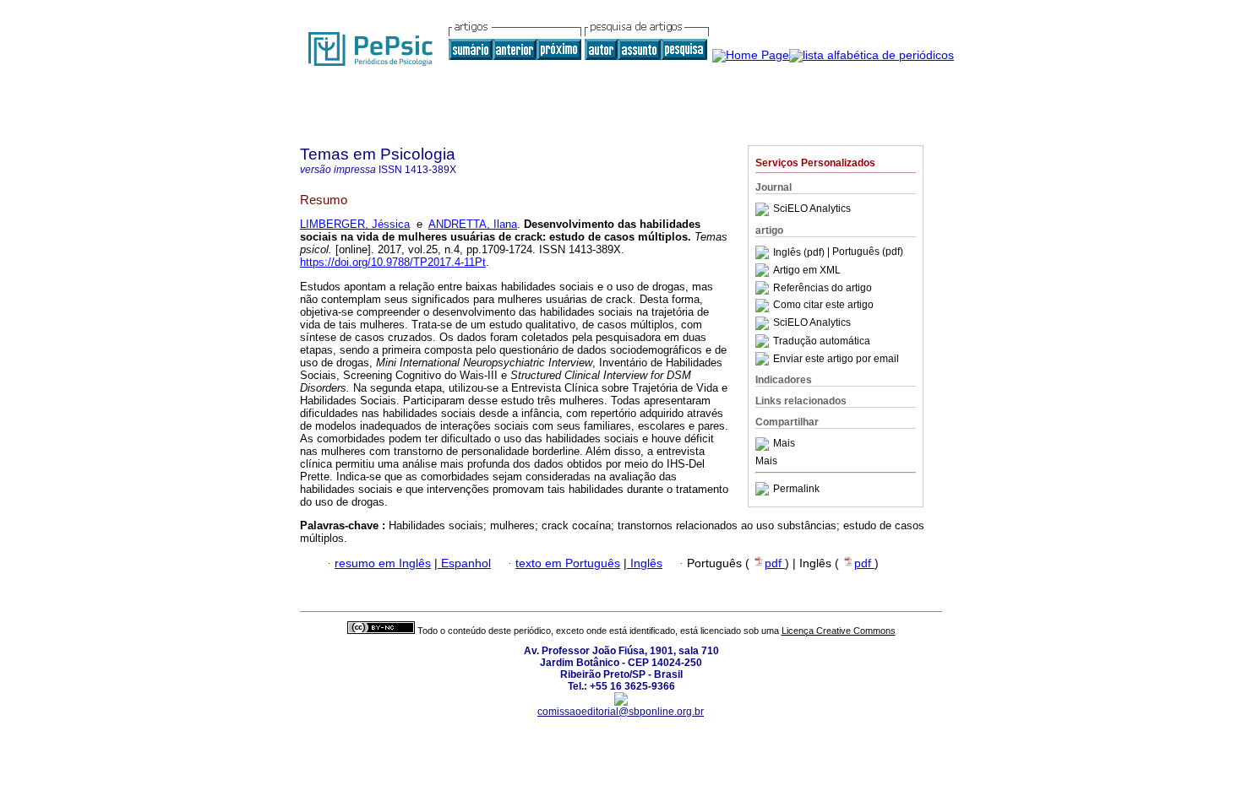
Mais (784, 444)
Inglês (644, 563)
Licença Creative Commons (839, 631)
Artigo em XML (807, 270)
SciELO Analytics (812, 209)
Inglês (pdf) (800, 252)
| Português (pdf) (865, 252)
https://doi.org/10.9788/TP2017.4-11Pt (393, 262)
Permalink (796, 489)
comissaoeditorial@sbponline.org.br (620, 712)
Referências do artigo (822, 288)
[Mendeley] (764, 444)
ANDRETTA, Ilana (472, 224)
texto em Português (567, 563)
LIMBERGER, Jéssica (355, 224)
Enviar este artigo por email (836, 359)
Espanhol (464, 563)
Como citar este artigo (823, 305)
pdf (775, 563)
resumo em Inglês (383, 563)
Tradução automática (821, 341)
